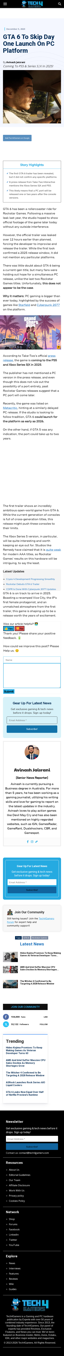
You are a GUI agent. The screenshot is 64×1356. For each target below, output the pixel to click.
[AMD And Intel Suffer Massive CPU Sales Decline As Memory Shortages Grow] (10, 969)
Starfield (24, 305)
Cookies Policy (17, 1201)
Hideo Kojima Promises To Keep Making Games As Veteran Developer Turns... (40, 954)
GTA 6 (26, 938)
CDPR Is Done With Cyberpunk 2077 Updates (31, 589)
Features (14, 1273)
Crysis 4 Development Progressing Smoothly (30, 579)
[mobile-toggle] (5, 4)
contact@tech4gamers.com (34, 1152)
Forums (13, 1224)
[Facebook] (15, 148)
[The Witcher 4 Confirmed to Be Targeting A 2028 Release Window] (10, 984)
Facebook (14, 1229)
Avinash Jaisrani (15, 62)
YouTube (14, 1245)
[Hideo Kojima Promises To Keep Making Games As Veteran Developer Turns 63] (10, 957)
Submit (9, 691)
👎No (19, 628)
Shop (12, 1219)
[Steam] (36, 841)
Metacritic (10, 408)
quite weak (53, 549)
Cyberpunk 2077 (48, 305)
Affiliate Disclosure (19, 1185)
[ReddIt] (36, 148)
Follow (44, 1024)
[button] (60, 4)
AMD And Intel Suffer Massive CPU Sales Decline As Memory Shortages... (39, 968)
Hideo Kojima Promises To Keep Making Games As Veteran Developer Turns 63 (24, 1050)
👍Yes (8, 628)
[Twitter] (22, 148)
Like (46, 1017)
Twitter (13, 1239)
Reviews (13, 1278)
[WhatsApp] (29, 148)
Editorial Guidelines (19, 1175)
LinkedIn (14, 1234)
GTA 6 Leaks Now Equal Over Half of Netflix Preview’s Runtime (25, 1093)
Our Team (14, 1180)
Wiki (11, 1284)
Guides (13, 1289)
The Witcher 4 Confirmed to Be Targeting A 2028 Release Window (37, 982)
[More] (43, 148)
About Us (14, 1169)
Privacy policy (16, 1195)
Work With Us (16, 1190)
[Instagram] (32, 841)
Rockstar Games (39, 938)
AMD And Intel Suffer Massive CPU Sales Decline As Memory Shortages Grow (25, 1063)
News (12, 1263)
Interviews (15, 1268)
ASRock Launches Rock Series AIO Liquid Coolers (25, 1084)
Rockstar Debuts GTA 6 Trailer (22, 584)
